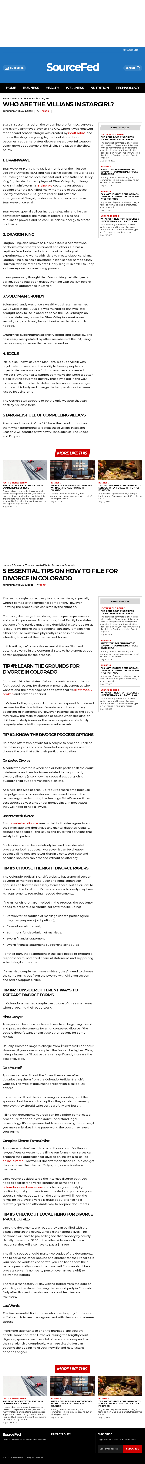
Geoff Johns (76, 133)
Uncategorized (109, 216)
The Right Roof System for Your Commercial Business (117, 138)
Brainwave (44, 185)
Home (6, 98)
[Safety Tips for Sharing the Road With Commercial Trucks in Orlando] (72, 470)
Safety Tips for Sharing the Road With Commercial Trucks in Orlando (119, 171)
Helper (44, 111)
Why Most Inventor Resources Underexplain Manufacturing (119, 220)
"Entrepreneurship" (112, 134)
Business (105, 167)
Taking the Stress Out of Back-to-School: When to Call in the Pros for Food (119, 196)
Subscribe (132, 1448)
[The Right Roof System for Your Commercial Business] (25, 470)
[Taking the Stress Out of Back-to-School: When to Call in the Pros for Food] (120, 470)
